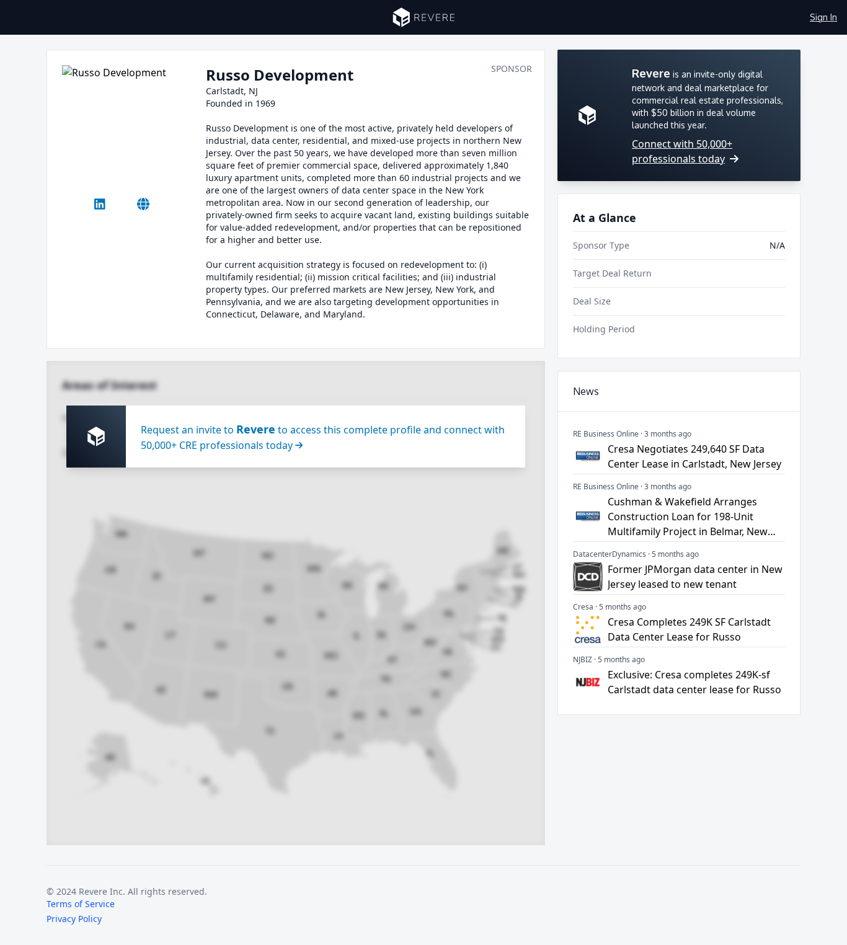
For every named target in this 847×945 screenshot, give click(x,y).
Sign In (823, 17)
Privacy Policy (74, 919)
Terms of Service (81, 904)
